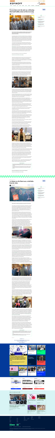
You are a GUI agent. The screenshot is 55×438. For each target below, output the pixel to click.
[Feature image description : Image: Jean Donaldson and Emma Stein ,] (32, 396)
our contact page (33, 428)
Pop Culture (14, 5)
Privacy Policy (11, 426)
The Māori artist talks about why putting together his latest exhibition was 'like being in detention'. (21, 167)
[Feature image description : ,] (41, 396)
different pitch (27, 244)
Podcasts (29, 5)
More (25, 5)
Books (20, 5)
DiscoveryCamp (14, 46)
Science (10, 8)
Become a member (37, 5)
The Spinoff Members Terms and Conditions (17, 426)
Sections (23, 5)
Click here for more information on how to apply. (17, 54)
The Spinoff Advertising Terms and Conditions (26, 426)
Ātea (17, 5)
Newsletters (32, 5)
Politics (11, 5)
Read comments (22, 342)
